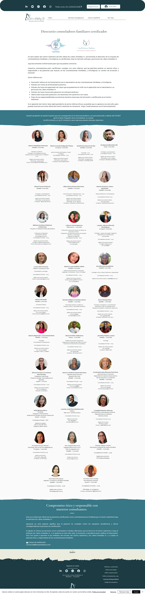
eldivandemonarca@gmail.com (43, 244)
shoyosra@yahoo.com (76, 387)
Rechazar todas (124, 592)
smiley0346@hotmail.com (75, 279)
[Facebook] (44, 6)
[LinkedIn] (26, 6)
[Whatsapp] (50, 6)
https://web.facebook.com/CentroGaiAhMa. (98, 106)
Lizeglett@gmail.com (105, 425)
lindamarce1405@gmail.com (105, 388)
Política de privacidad (99, 592)
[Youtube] (32, 6)
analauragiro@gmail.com (43, 279)
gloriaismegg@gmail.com (43, 314)
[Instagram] (38, 6)
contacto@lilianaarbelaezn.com (38, 162)
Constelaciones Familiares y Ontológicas (81, 70)
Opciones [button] (113, 592)
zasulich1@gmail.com (72, 458)
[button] (76, 18)
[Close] (142, 591)
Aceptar (136, 592)
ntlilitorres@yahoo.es (73, 242)
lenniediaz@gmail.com (72, 422)
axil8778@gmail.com (112, 278)
